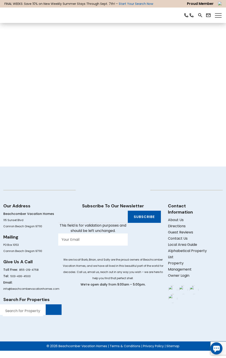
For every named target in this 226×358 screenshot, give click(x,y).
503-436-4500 (20, 276)
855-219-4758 (29, 270)
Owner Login (178, 275)
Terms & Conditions (125, 346)
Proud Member (200, 3)
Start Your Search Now (136, 4)
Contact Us (178, 238)
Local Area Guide (182, 244)
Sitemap (172, 346)
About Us (176, 219)
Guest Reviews (180, 232)
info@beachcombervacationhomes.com (31, 289)
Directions (177, 226)
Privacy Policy (153, 346)
